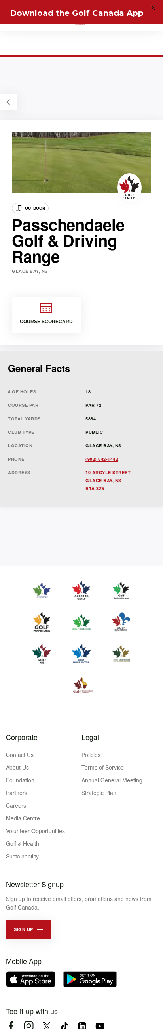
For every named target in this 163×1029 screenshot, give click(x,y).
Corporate (22, 737)
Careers (16, 805)
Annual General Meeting (112, 780)
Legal (90, 737)
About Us (17, 767)
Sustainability (22, 856)
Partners (16, 793)
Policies (91, 755)
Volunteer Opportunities (35, 831)
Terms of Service (103, 767)
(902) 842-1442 (101, 459)
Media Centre (23, 818)
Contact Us (20, 755)
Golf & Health (22, 843)
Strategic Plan (99, 793)
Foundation (20, 780)
